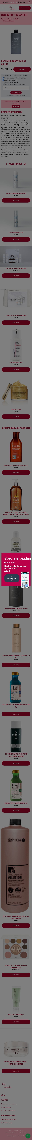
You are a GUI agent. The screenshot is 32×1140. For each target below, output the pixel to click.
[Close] (2, 554)
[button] (11, 578)
